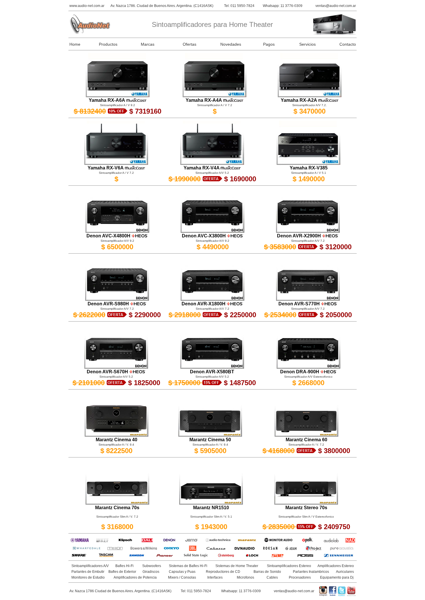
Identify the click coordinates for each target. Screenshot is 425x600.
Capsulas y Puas (182, 572)
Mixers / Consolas (182, 577)
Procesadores (300, 577)
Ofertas (189, 44)
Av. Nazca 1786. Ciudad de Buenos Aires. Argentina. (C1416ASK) (161, 6)
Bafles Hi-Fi (124, 566)
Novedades (230, 44)
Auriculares (345, 572)
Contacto (347, 44)
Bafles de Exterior (122, 572)
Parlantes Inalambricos (311, 572)
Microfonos (245, 577)
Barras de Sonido (267, 572)
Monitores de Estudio (88, 577)
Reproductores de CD (223, 572)
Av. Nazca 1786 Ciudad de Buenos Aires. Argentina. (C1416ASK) (120, 591)
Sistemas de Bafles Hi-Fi (188, 566)
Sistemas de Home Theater (236, 566)
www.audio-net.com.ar (86, 6)
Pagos (269, 44)
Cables (272, 577)
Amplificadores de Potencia (135, 577)
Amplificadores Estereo (335, 566)
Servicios (307, 44)
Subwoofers (151, 566)
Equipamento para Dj (337, 577)
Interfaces (215, 577)
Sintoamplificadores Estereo (289, 566)
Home (74, 44)
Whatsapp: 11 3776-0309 (282, 6)
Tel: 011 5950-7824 (239, 6)
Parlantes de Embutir (87, 572)
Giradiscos (151, 572)
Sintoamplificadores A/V (90, 566)
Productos (108, 44)
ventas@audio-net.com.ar (335, 6)
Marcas (147, 44)
